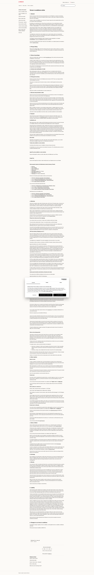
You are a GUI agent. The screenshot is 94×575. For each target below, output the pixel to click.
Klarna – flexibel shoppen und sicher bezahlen (41, 186)
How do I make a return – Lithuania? (35, 562)
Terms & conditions (30, 5)
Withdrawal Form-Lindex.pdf (35, 540)
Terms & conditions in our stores (23, 14)
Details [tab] (47, 282)
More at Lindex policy (22, 18)
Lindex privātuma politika (22, 23)
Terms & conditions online (23, 11)
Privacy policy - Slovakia (22, 22)
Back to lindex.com (66, 2)
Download (35, 541)
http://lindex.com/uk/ (43, 117)
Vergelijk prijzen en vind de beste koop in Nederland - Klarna (45, 185)
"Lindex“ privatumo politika (23, 25)
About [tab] (61, 282)
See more (20, 32)
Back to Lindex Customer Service (24, 572)
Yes (44, 548)
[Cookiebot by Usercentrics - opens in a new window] (62, 279)
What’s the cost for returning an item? (36, 565)
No (49, 548)
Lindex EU (20, 5)
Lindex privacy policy (22, 20)
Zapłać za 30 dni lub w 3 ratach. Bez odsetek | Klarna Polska (44, 189)
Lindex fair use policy (22, 16)
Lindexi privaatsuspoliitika (23, 27)
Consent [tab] (33, 282)
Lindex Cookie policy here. (48, 291)
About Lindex (24, 5)
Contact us (72, 2)
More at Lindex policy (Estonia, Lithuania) (22, 30)
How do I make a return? (34, 558)
